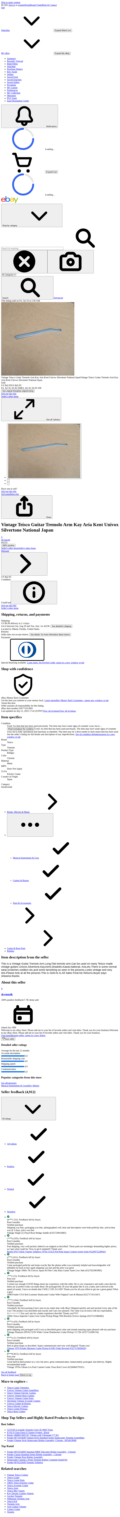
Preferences (12, 90)
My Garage (12, 87)
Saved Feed (12, 77)
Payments (11, 85)
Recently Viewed (15, 61)
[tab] (60, 703)
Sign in (11, 5)
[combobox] (32, 248)
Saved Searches (14, 79)
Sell (3, 7)
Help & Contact (49, 5)
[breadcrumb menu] (30, 825)
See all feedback (8, 1372)
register (21, 5)
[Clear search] (24, 261)
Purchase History (15, 69)
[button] (27, 287)
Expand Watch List (63, 30)
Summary (11, 58)
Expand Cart (51, 172)
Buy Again (12, 72)
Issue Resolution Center (18, 101)
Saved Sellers (13, 82)
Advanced (58, 298)
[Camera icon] (70, 261)
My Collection (13, 93)
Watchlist (11, 66)
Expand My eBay (62, 53)
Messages (11, 95)
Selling (10, 74)
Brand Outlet (36, 5)
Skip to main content (10, 2)
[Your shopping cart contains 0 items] (23, 172)
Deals (27, 5)
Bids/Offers (12, 64)
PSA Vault (12, 98)
